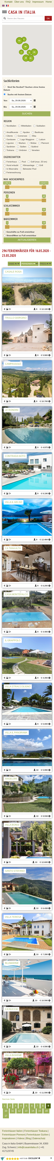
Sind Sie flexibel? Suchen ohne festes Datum (24, 88)
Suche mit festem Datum (19, 94)
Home (49, 2)
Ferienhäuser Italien (12, 1131)
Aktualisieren (27, 240)
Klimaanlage (28, 165)
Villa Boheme (13, 1055)
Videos (20, 1138)
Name (11, 264)
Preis (43, 264)
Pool (24, 162)
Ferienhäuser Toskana (35, 1131)
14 (33, 1111)
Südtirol (34, 146)
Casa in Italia (21, 12)
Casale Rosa (13, 272)
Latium (42, 139)
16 (46, 1111)
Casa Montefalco (16, 594)
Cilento (9, 136)
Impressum (38, 2)
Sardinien (10, 146)
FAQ (28, 2)
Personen (27, 264)
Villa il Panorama (16, 732)
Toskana (10, 150)
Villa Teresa (13, 917)
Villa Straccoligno (17, 686)
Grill (41, 165)
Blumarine (12, 963)
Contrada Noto (15, 456)
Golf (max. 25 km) (39, 162)
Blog (28, 1138)
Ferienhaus (11, 162)
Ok (48, 18)
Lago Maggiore (27, 139)
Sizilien (23, 146)
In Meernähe (12, 169)
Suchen (27, 113)
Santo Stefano (15, 871)
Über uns (19, 2)
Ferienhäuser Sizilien (38, 1134)
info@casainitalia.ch (28, 1147)
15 (39, 1111)
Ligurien (10, 143)
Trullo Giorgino (15, 318)
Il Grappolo (12, 640)
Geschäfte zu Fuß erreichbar (20, 232)
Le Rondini (11, 410)
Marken (22, 143)
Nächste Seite (8, 1099)
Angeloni (11, 778)
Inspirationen (9, 1138)
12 (19, 1111)
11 (12, 1111)
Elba (34, 136)
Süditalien (40, 126)
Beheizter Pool (29, 169)
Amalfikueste (12, 132)
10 (6, 1111)
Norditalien (11, 126)
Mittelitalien (26, 126)
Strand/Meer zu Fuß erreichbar (21, 235)
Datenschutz (39, 1138)
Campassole (13, 364)
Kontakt (8, 2)
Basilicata (39, 132)
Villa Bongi (12, 825)
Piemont (45, 143)
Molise (33, 143)
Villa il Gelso (13, 502)
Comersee (22, 136)
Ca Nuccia (11, 1009)
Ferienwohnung (13, 172)
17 (6, 1116)
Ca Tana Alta (13, 548)
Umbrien (23, 150)
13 (26, 1111)
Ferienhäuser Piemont (13, 1134)
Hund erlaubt (12, 165)
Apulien (26, 132)
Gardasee (11, 139)
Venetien (36, 150)
